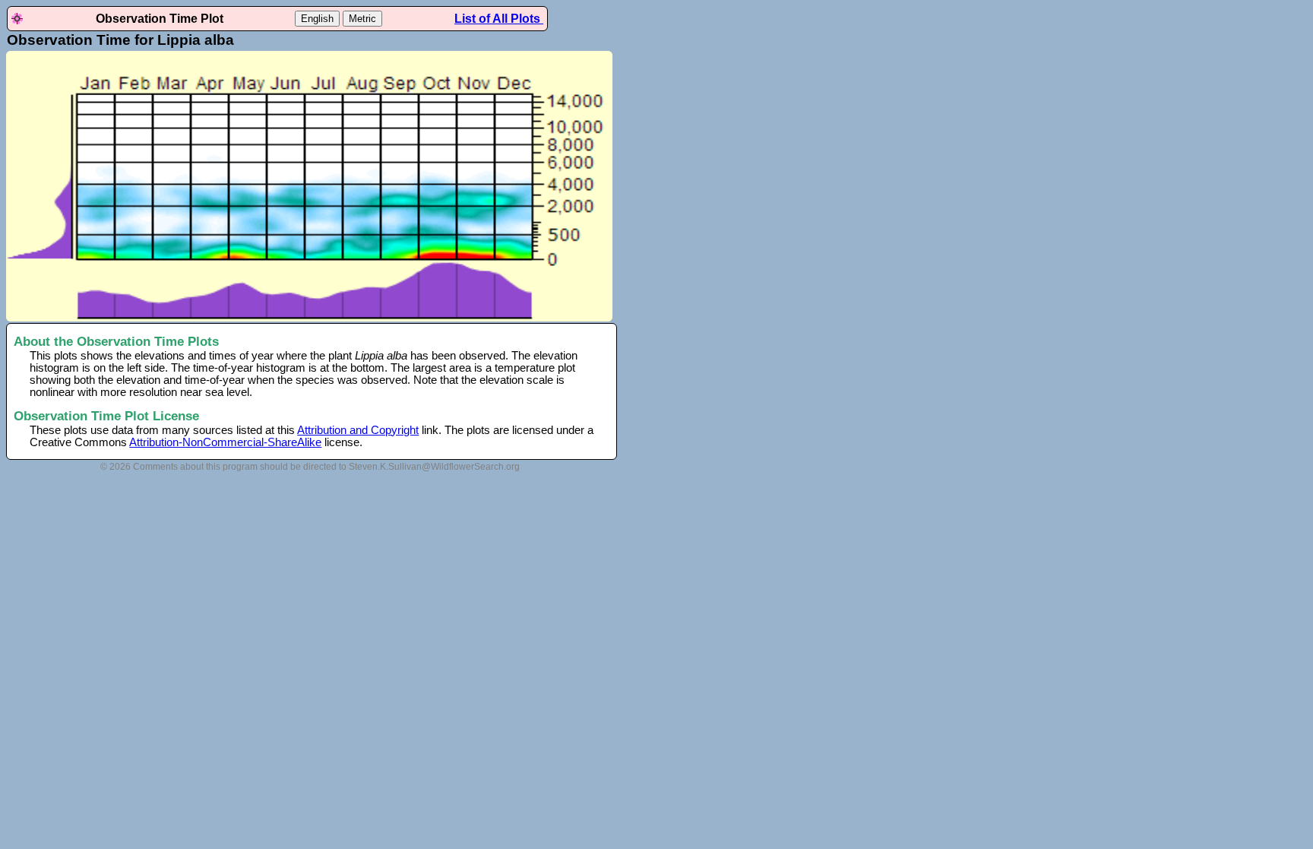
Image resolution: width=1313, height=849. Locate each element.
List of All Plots (498, 18)
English (317, 18)
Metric (362, 18)
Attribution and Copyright (358, 430)
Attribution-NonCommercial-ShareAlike (225, 442)
